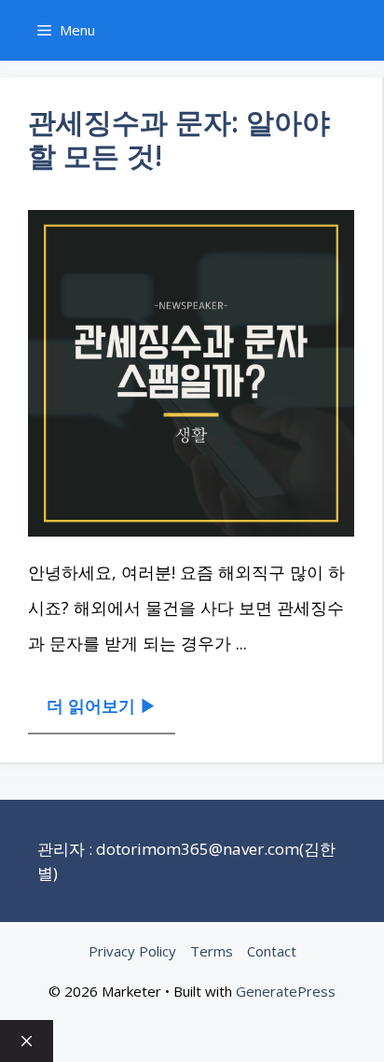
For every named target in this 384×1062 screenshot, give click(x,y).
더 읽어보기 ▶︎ (102, 705)
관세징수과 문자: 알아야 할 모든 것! (179, 139)
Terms (211, 951)
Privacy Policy (132, 951)
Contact (271, 951)
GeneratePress (286, 991)
